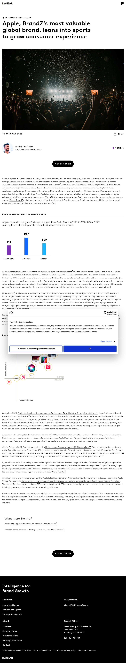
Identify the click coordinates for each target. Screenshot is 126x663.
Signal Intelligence (10, 605)
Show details (105, 341)
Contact (6, 645)
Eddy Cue (6, 453)
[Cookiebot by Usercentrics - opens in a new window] (106, 313)
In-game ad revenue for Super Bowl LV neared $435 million (37, 530)
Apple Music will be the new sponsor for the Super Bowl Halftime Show (50, 413)
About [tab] (5, 621)
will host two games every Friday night (65, 296)
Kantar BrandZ (16, 200)
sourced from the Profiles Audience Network (49, 426)
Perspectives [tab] (70, 600)
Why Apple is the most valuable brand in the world (33, 524)
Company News (9, 631)
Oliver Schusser (90, 413)
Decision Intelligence (11, 610)
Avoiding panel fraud (12, 641)
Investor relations (10, 636)
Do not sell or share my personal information (36, 349)
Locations (6, 627)
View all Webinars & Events (76, 605)
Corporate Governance (87, 650)
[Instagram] (69, 638)
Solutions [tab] (7, 600)
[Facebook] (74, 638)
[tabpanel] (32, 610)
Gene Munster (58, 472)
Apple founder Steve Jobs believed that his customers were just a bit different (37, 272)
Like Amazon (8, 293)
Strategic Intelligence (12, 614)
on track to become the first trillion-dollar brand (38, 185)
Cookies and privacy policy (64, 650)
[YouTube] (65, 638)
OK (90, 349)
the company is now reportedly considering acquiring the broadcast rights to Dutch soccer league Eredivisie (70, 481)
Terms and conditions (42, 650)
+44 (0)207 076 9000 (74, 633)
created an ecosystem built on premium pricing (29, 435)
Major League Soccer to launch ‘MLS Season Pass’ (67, 447)
